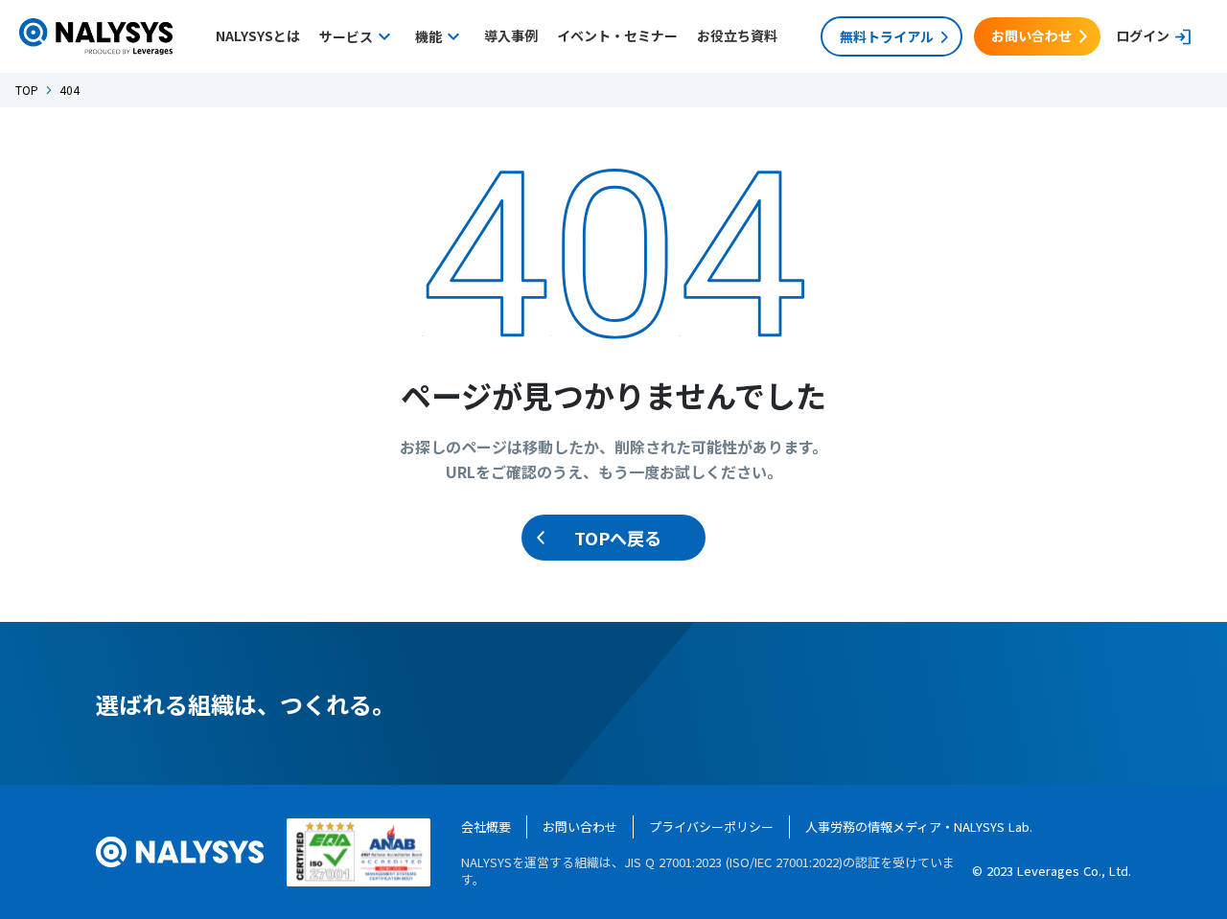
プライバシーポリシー (711, 826)
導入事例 (511, 36)
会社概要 (486, 826)
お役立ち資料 (737, 36)
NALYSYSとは (258, 36)
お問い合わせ (580, 826)
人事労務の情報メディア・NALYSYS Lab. (918, 826)
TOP (26, 90)
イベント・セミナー (617, 36)
